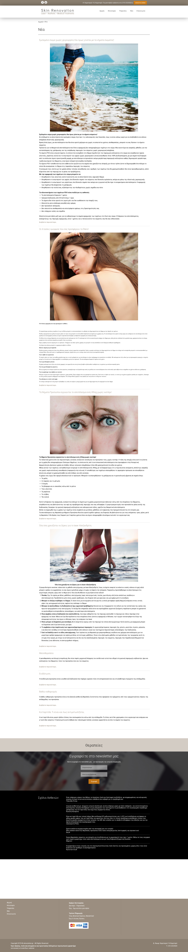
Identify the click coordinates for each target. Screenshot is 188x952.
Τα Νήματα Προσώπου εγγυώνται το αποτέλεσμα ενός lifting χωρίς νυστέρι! (75, 392)
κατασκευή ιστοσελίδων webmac (22, 948)
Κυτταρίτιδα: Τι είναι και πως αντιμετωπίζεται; (61, 712)
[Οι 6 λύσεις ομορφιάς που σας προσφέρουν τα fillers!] (94, 320)
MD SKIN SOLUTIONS (57, 11)
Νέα (131, 11)
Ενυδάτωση (44, 673)
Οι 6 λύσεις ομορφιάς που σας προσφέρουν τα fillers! (64, 229)
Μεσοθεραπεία (46, 653)
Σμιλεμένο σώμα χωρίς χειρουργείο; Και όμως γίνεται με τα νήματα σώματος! (76, 40)
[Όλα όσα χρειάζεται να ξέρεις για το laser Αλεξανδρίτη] (94, 581)
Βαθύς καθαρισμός (48, 691)
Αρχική (102, 11)
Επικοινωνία (141, 11)
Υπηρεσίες (123, 11)
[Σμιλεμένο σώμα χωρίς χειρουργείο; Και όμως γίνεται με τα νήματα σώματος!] (94, 131)
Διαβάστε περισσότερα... (48, 222)
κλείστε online (140, 3)
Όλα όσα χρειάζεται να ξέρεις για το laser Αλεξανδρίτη (65, 525)
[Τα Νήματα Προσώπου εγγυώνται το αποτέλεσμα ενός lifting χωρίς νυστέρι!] (94, 454)
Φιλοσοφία (112, 11)
